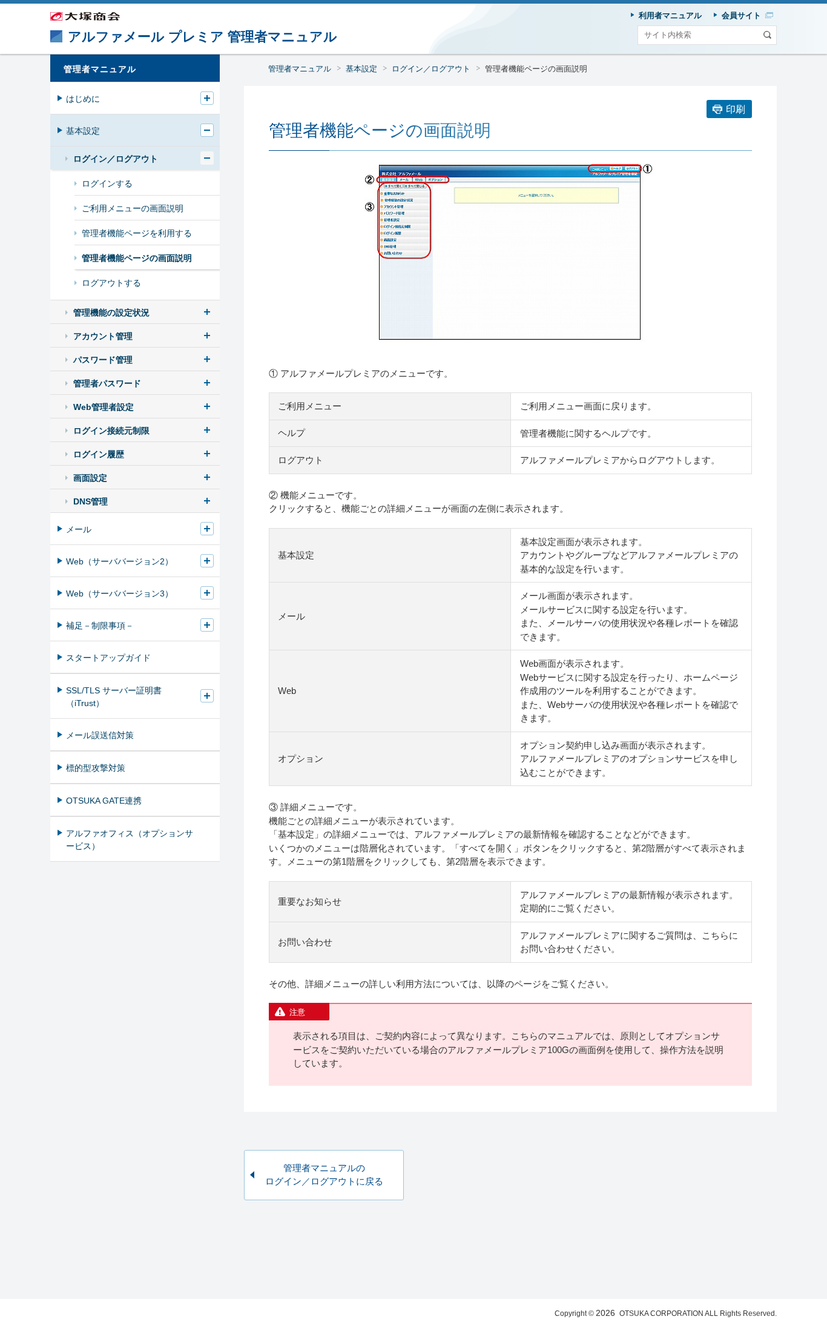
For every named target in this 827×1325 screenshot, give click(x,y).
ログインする (107, 183)
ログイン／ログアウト (431, 68)
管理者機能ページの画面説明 (137, 258)
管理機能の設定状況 (111, 312)
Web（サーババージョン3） (119, 593)
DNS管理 (90, 501)
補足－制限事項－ (100, 625)
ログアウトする (111, 283)
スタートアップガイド (108, 657)
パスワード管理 (103, 360)
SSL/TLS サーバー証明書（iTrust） (114, 697)
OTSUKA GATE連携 (104, 800)
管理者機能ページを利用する (137, 233)
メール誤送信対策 (100, 735)
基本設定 (361, 68)
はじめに (83, 99)
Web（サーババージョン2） (119, 561)
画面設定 (90, 478)
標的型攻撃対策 (95, 768)
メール (78, 529)
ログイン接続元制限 (111, 430)
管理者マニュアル (299, 68)
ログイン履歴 (98, 454)
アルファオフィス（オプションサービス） (129, 839)
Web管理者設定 (103, 407)
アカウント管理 (103, 336)
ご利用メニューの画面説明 (132, 208)
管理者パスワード (107, 383)
